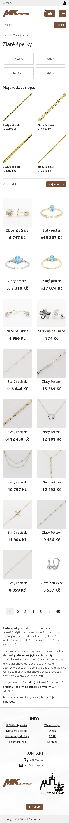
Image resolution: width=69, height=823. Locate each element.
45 (58, 611)
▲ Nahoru (34, 806)
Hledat (60, 24)
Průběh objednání (16, 725)
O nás (52, 730)
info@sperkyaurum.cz (37, 765)
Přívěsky (50, 73)
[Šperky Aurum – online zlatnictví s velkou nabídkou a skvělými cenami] (16, 13)
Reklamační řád (17, 742)
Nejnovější (55, 184)
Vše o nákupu (52, 725)
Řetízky (50, 58)
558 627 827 (37, 759)
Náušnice (18, 73)
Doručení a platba (16, 730)
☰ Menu (8, 3)
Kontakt (52, 742)
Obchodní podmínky (17, 736)
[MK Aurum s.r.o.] (17, 782)
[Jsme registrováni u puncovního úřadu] (51, 782)
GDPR (52, 736)
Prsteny (18, 58)
